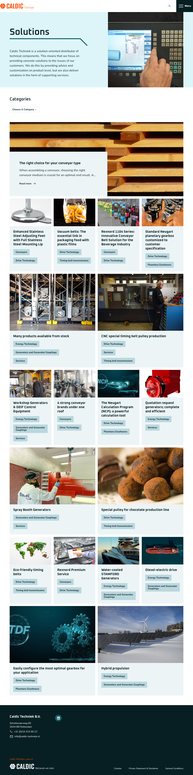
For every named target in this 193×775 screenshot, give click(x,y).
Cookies (118, 768)
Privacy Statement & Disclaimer (143, 768)
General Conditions (174, 768)
